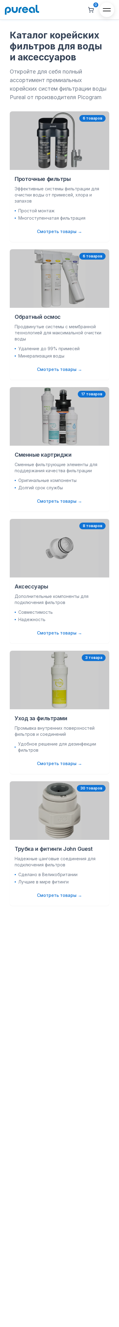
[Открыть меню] (106, 9)
